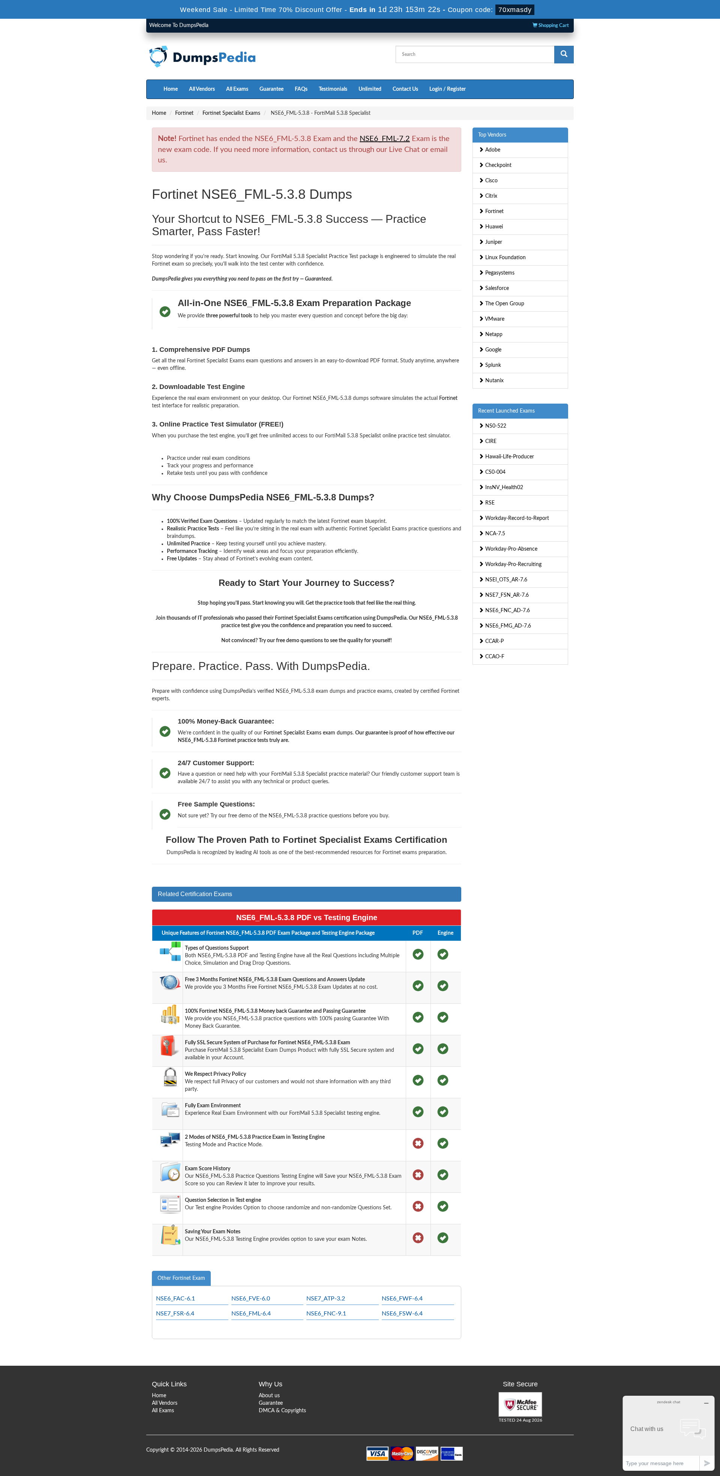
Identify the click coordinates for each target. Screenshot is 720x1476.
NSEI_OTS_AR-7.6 (505, 580)
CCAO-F (494, 656)
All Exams (237, 89)
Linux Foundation (505, 257)
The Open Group (504, 303)
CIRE (490, 441)
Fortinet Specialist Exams (231, 113)
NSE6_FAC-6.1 (175, 1299)
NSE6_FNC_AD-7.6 (507, 610)
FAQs (301, 89)
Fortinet (184, 113)
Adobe (492, 150)
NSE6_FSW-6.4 (402, 1314)
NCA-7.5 (494, 533)
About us (269, 1395)
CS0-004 (495, 472)
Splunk (492, 365)
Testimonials (333, 89)
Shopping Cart (553, 25)
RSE (489, 503)
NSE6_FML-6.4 (251, 1314)
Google (492, 350)
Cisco (491, 180)
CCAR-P (494, 641)
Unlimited (369, 89)
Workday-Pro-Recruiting (513, 564)
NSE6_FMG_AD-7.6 (507, 626)
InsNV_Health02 (503, 487)
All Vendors (202, 89)
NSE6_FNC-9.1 (326, 1314)
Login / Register (447, 89)
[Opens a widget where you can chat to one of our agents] (668, 1433)
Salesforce (496, 288)
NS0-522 (495, 426)
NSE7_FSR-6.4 (175, 1314)
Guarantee (272, 89)
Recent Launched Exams (506, 411)
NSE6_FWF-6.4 (402, 1299)
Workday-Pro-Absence (510, 549)
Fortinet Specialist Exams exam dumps (308, 733)
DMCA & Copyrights (282, 1410)
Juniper (493, 242)
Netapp (493, 334)
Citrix (490, 196)
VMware (494, 319)
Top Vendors (492, 135)
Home (171, 89)
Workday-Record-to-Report (516, 518)
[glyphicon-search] (564, 54)
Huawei (493, 227)
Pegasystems (499, 273)
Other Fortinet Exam (181, 1278)
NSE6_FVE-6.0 (250, 1299)
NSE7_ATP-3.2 (325, 1299)
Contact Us (405, 89)
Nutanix (494, 380)
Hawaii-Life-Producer (509, 456)
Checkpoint (498, 165)
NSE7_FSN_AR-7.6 (506, 595)
